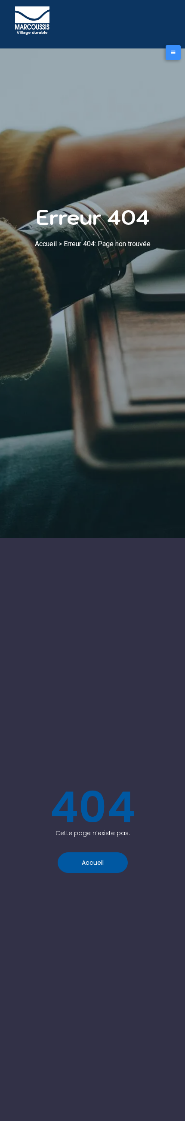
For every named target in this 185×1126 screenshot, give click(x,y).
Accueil (46, 244)
